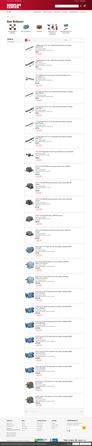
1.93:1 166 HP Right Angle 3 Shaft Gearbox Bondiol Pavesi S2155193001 (54, 152)
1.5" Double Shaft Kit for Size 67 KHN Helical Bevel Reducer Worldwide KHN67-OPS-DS (53, 122)
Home (8, 16)
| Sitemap (27, 440)
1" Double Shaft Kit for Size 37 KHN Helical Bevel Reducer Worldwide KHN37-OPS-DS (53, 46)
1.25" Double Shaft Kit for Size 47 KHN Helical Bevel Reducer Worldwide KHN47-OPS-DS (54, 92)
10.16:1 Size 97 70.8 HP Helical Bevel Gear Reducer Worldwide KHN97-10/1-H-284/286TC (53, 322)
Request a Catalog (47, 11)
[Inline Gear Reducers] (26, 27)
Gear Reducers (13, 16)
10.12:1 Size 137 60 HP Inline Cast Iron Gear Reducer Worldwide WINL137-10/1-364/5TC (52, 262)
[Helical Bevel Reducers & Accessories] (66, 27)
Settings (69, 444)
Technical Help (39, 426)
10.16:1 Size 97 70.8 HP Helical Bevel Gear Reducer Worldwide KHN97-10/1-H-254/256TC (53, 307)
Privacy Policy (39, 428)
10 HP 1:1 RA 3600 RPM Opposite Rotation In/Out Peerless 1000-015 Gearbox (53, 183)
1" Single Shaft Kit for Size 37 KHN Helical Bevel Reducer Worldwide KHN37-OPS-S (53, 61)
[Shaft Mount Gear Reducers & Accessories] (52, 27)
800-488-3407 (9, 428)
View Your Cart (54, 426)
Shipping (53, 423)
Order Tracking (39, 425)
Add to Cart (38, 54)
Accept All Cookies (85, 444)
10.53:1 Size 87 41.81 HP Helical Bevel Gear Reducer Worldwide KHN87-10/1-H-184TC (53, 337)
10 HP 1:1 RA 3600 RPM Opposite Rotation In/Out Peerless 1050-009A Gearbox (53, 200)
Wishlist (53, 428)
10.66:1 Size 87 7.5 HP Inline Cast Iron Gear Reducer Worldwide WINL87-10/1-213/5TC (54, 397)
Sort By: (66, 40)
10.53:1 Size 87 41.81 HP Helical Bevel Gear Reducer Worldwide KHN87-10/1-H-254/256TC (53, 367)
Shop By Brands (37, 11)
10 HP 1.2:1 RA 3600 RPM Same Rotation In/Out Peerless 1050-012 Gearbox (53, 167)
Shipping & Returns (73, 11)
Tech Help (65, 11)
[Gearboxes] (39, 27)
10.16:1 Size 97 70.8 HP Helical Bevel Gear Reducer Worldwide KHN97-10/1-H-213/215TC (53, 292)
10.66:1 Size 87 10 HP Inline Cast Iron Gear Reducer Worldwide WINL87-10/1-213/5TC (54, 382)
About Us (23, 423)
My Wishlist (82, 1)
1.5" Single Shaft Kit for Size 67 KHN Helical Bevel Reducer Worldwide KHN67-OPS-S (53, 137)
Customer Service (40, 423)
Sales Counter (57, 11)
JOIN (84, 428)
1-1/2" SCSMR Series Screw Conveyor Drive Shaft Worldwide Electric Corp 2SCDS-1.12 (53, 76)
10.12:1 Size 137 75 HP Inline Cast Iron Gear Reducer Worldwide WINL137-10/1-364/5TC (52, 277)
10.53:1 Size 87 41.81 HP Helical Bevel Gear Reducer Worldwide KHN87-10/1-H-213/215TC (53, 352)
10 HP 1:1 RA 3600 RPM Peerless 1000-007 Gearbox (49, 215)
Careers (23, 430)
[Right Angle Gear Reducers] (12, 27)
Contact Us (76, 1)
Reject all (76, 444)
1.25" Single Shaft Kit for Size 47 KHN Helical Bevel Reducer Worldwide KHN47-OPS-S (54, 107)
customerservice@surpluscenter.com (13, 429)
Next (81, 411)
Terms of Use (39, 430)
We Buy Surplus (24, 428)
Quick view (30, 49)
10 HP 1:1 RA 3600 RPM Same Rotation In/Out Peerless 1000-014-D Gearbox (53, 231)
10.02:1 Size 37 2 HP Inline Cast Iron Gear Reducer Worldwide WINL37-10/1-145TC (53, 247)
